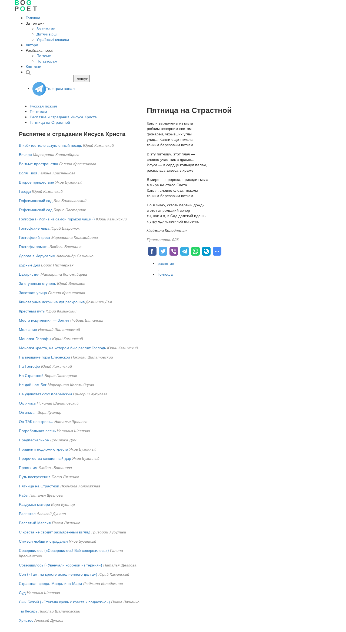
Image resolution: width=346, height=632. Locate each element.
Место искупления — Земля (44, 320)
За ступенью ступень (37, 283)
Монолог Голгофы (35, 338)
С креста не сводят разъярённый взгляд (54, 532)
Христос (26, 620)
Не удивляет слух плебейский (45, 393)
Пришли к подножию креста (43, 449)
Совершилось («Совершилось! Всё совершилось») (64, 550)
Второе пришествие (36, 182)
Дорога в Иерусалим (37, 255)
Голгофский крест (34, 237)
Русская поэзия (43, 106)
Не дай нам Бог (32, 384)
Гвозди (25, 191)
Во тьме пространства (38, 163)
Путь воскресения (35, 476)
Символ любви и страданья (43, 541)
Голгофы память (33, 246)
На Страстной (31, 375)
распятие (166, 263)
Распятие (27, 513)
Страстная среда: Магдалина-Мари (50, 583)
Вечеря (25, 154)
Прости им (28, 467)
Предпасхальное (34, 439)
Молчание (28, 329)
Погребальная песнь (37, 430)
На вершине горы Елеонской (44, 357)
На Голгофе (29, 366)
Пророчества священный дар (45, 458)
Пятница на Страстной (50, 122)
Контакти (33, 66)
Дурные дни (29, 265)
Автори (32, 44)
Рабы (23, 495)
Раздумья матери (34, 504)
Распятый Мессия (35, 522)
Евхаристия (29, 274)
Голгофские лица (34, 228)
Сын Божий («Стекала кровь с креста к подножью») (64, 601)
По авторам (46, 61)
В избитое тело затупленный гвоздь (50, 145)
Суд (22, 592)
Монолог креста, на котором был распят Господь (62, 347)
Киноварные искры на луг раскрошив (52, 301)
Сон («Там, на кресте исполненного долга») (58, 574)
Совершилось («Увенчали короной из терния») (60, 565)
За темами (45, 28)
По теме (43, 55)
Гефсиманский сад (36, 200)
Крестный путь (32, 311)
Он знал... (27, 412)
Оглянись (27, 403)
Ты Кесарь (28, 611)
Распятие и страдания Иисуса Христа (63, 116)
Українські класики (52, 39)
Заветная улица (33, 292)
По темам (38, 111)
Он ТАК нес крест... (36, 421)
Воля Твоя (28, 172)
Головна (33, 17)
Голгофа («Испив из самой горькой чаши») (57, 218)
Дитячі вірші (46, 34)
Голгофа (165, 274)
